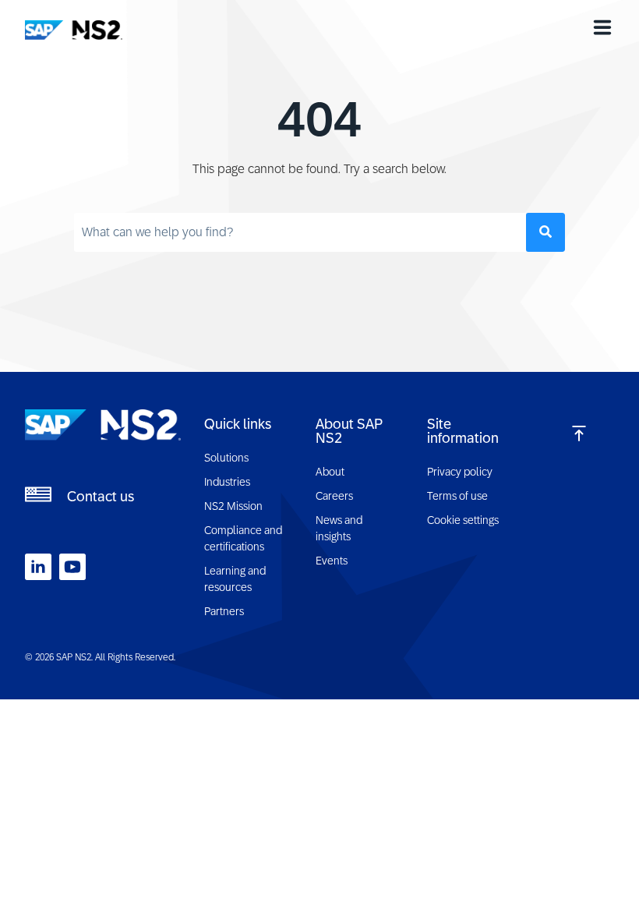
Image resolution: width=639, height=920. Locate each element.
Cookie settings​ (463, 520)
